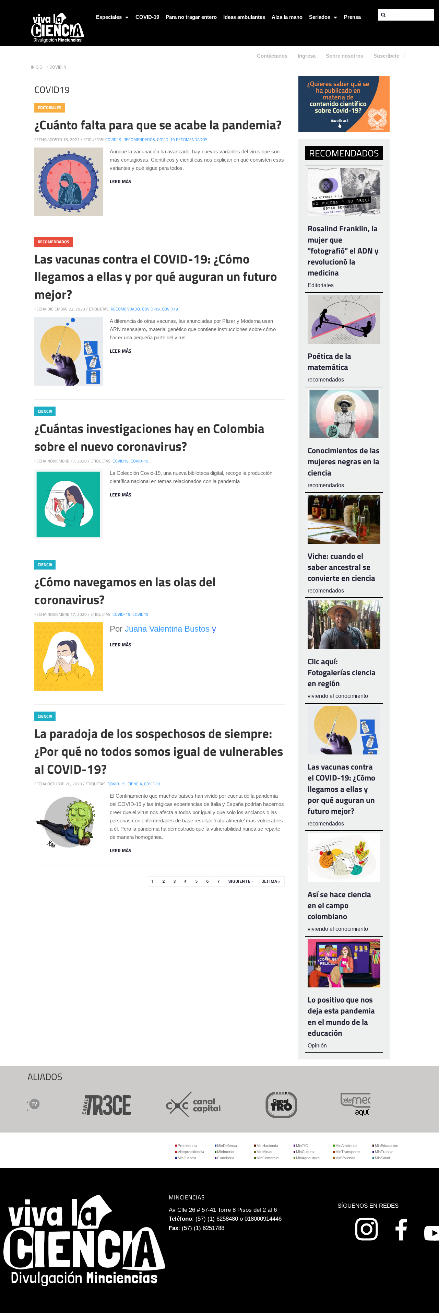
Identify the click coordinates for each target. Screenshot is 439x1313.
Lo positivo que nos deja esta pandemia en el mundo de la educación (341, 1016)
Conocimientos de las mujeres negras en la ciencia (344, 461)
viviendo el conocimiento (338, 696)
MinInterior (226, 1152)
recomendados (139, 139)
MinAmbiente (346, 1146)
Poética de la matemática (329, 361)
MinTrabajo (384, 1152)
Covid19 (113, 139)
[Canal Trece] (88, 1104)
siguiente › (240, 881)
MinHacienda (267, 1146)
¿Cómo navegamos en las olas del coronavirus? (125, 590)
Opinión (317, 1045)
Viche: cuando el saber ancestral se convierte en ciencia (341, 567)
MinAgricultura (308, 1158)
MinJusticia (187, 1158)
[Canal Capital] (176, 1104)
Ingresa (307, 55)
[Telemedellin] (352, 1104)
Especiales (109, 17)
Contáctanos (272, 55)
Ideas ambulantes (244, 17)
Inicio (37, 67)
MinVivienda (345, 1158)
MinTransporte (347, 1152)
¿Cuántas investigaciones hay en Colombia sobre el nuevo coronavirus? (149, 437)
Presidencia (187, 1146)
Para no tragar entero (191, 17)
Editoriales (49, 107)
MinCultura (305, 1152)
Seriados (319, 17)
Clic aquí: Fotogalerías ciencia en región (342, 672)
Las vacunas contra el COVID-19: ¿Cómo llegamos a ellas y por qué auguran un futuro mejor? (155, 276)
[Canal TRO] (264, 1104)
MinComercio (267, 1158)
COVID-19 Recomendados (182, 139)
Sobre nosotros (344, 55)
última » (270, 881)
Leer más (120, 181)
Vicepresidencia (191, 1152)
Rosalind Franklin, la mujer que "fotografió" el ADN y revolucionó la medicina (343, 250)
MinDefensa (227, 1146)
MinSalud (382, 1158)
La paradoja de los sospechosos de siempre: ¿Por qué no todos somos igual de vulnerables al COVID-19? (158, 751)
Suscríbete (386, 55)
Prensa (352, 17)
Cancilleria (225, 1158)
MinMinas (264, 1152)
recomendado (125, 309)
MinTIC (302, 1146)
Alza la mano (287, 17)
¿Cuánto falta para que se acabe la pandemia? (158, 124)
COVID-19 (147, 17)
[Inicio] (57, 27)
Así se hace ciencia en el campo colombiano (339, 905)
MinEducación (386, 1146)
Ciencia (45, 411)
